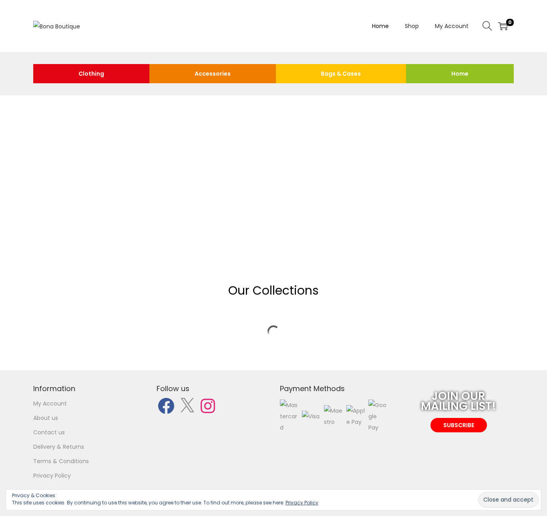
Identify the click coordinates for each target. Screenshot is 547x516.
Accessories (213, 74)
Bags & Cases (341, 74)
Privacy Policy (52, 476)
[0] (503, 26)
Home (460, 74)
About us (45, 418)
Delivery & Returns (58, 447)
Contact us (49, 432)
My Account (50, 404)
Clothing (91, 74)
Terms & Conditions (61, 461)
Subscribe (190, 189)
